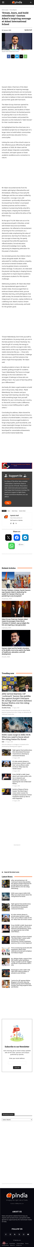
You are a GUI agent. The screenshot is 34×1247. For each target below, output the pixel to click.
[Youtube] (28, 1234)
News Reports (13, 9)
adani (9, 510)
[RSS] (15, 1234)
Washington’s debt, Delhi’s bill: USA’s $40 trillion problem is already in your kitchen (20, 971)
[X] (13, 56)
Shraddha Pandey (6, 707)
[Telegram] (17, 56)
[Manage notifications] (4, 1243)
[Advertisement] (17, 821)
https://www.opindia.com (16, 518)
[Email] (21, 56)
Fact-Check (4, 690)
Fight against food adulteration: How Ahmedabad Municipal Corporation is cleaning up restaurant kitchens (22, 753)
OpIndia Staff (28, 30)
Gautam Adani (22, 510)
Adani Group (14, 510)
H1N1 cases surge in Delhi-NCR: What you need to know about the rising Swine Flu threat (16, 737)
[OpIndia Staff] (6, 519)
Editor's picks (5, 9)
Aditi (3, 741)
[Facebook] (9, 56)
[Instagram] (13, 523)
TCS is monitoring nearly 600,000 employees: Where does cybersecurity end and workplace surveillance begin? (21, 950)
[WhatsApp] (25, 56)
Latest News (7, 876)
